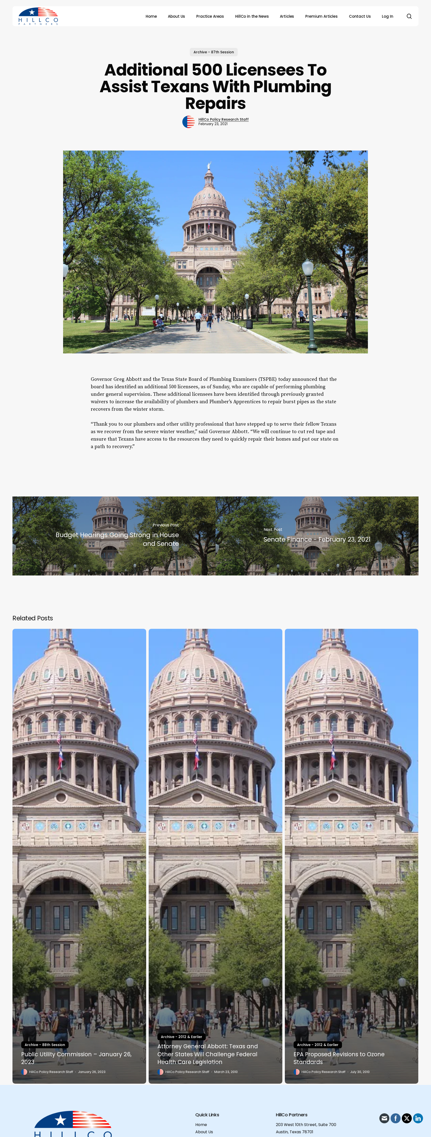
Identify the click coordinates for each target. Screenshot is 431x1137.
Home (201, 1125)
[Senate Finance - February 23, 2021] (317, 535)
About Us (204, 1132)
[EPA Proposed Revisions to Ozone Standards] (352, 856)
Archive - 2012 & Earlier (181, 1036)
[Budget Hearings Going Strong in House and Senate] (114, 535)
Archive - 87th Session (214, 52)
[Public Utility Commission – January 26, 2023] (79, 856)
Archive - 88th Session (45, 1044)
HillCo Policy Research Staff (224, 119)
